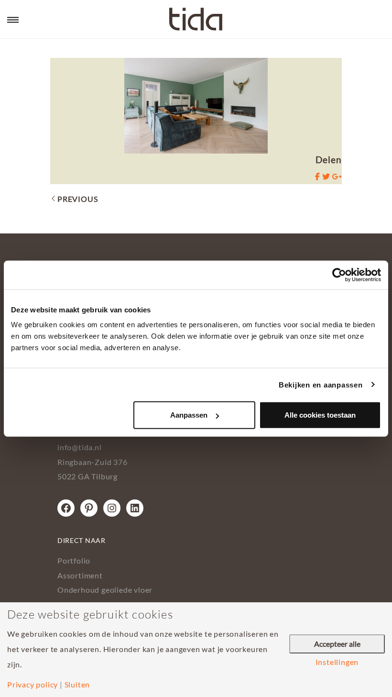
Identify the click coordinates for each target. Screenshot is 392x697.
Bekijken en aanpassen (321, 384)
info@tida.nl (79, 447)
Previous (77, 198)
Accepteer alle (337, 643)
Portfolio (73, 560)
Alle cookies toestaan (320, 415)
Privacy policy (32, 684)
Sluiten (77, 684)
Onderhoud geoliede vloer (104, 589)
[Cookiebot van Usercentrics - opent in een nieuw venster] (339, 274)
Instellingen (337, 662)
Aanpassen (188, 415)
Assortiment (80, 575)
